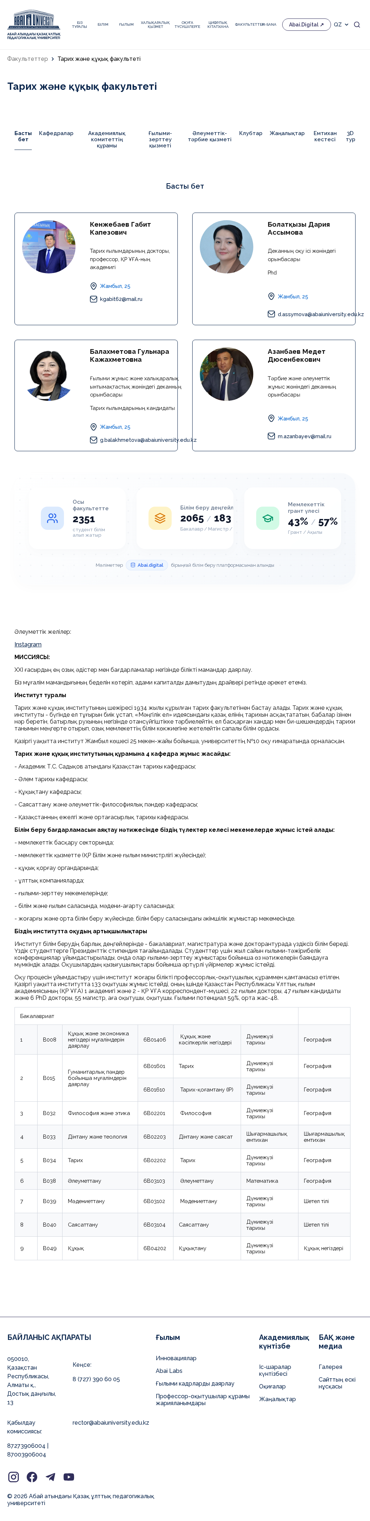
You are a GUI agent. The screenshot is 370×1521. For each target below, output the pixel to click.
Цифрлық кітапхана (218, 25)
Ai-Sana (269, 24)
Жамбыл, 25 (115, 286)
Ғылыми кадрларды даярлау (195, 1383)
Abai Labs (169, 1370)
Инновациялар (176, 1358)
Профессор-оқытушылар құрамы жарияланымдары (203, 1400)
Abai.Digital (303, 25)
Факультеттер (245, 24)
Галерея (330, 1366)
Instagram (28, 644)
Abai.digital (150, 565)
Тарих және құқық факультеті (99, 58)
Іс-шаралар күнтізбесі (275, 1370)
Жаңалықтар (277, 1399)
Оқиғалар (272, 1386)
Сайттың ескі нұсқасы (337, 1383)
